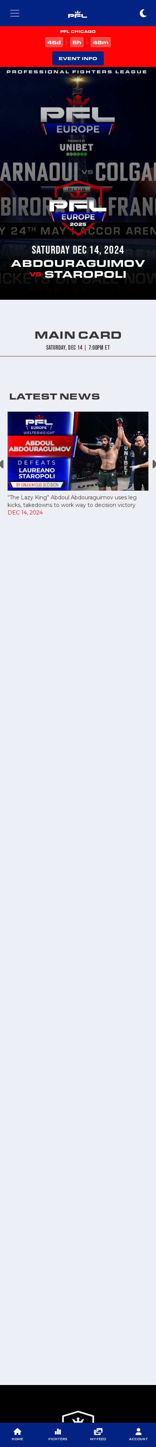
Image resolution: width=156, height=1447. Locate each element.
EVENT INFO (78, 58)
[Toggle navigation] (15, 13)
